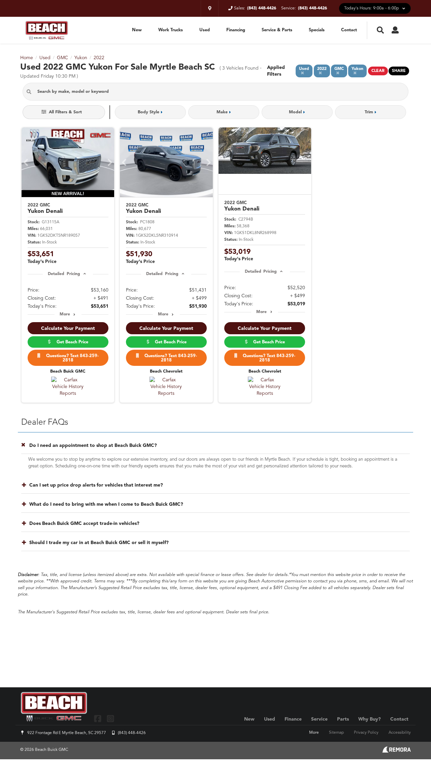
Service (319, 719)
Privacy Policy (366, 733)
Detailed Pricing (64, 274)
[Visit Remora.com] (396, 751)
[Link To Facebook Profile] (98, 718)
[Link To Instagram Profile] (110, 718)
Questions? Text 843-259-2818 (71, 358)
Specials (317, 30)
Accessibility (400, 733)
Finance (293, 719)
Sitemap (336, 733)
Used (204, 30)
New (137, 30)
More (65, 314)
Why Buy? (369, 719)
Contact (349, 30)
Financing (235, 30)
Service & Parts (277, 30)
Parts (343, 719)
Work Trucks (170, 30)
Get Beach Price (71, 342)
